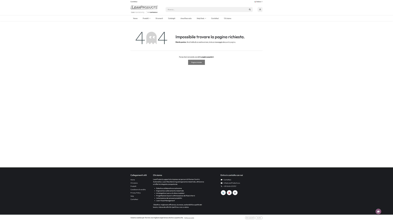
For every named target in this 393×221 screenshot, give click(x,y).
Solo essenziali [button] (250, 218)
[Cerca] (250, 9)
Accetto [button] (259, 218)
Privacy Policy (135, 193)
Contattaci (133, 2)
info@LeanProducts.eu (232, 183)
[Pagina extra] (235, 193)
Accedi (260, 9)
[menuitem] (135, 18)
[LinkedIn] (223, 193)
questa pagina (230, 42)
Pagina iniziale (196, 62)
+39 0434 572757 (230, 186)
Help (132, 196)
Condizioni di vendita (138, 189)
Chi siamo (134, 183)
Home (132, 180)
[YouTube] (229, 193)
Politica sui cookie (189, 218)
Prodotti (133, 186)
